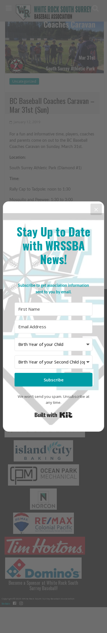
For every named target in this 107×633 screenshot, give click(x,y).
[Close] (96, 209)
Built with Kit (53, 415)
